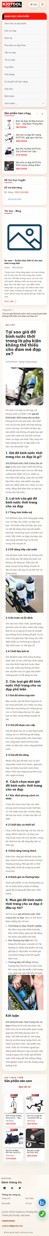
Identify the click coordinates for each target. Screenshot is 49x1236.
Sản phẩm (6, 1203)
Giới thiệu (29, 1198)
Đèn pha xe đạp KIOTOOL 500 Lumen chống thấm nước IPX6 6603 (35, 1153)
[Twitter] (20, 1188)
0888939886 (8, 1221)
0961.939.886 (21, 192)
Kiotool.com (14, 199)
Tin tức (28, 1203)
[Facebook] (5, 1188)
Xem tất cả (24, 1087)
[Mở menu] (42, 4)
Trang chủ (6, 310)
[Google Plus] (12, 1188)
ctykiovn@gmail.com (12, 1226)
